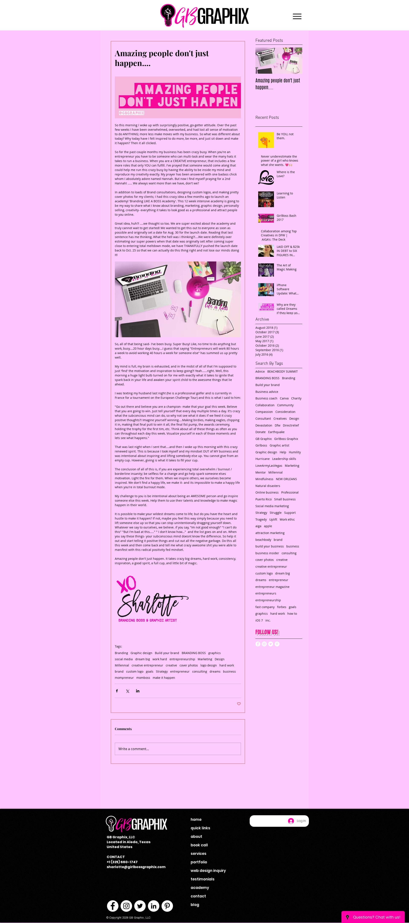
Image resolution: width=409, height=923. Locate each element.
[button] (263, 438)
